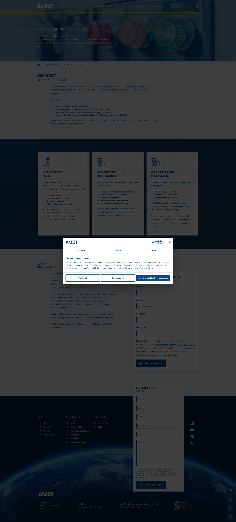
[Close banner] (170, 242)
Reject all (83, 278)
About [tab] (155, 250)
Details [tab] (118, 250)
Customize (116, 278)
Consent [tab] (81, 250)
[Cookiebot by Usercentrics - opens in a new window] (153, 242)
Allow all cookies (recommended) (153, 278)
